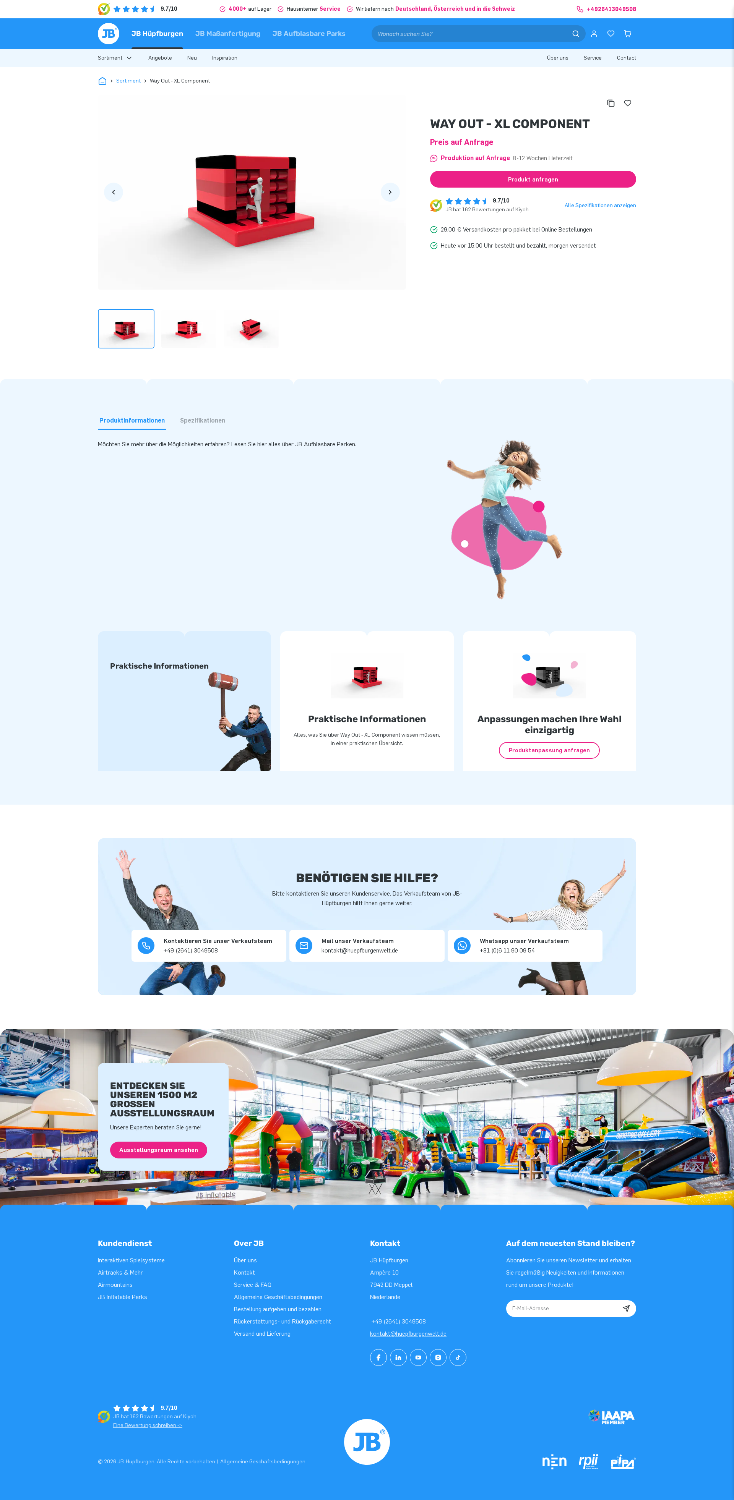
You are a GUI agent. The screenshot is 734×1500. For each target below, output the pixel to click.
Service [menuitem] (593, 58)
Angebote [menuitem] (160, 58)
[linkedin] (398, 1357)
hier (262, 444)
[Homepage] (108, 33)
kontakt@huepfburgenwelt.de (408, 1333)
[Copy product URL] (610, 103)
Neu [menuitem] (192, 58)
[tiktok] (458, 1357)
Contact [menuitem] (626, 58)
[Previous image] (113, 192)
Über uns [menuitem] (557, 58)
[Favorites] (610, 33)
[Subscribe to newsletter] (626, 1308)
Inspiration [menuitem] (224, 58)
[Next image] (390, 192)
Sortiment (128, 81)
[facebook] (378, 1357)
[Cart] (627, 33)
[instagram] (438, 1357)
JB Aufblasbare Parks (309, 33)
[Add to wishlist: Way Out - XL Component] (627, 103)
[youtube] (418, 1357)
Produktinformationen (132, 420)
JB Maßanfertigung (227, 33)
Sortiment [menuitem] (110, 58)
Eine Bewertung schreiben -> (147, 1425)
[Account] (594, 33)
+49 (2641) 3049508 (398, 1321)
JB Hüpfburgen (157, 33)
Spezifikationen (202, 420)
